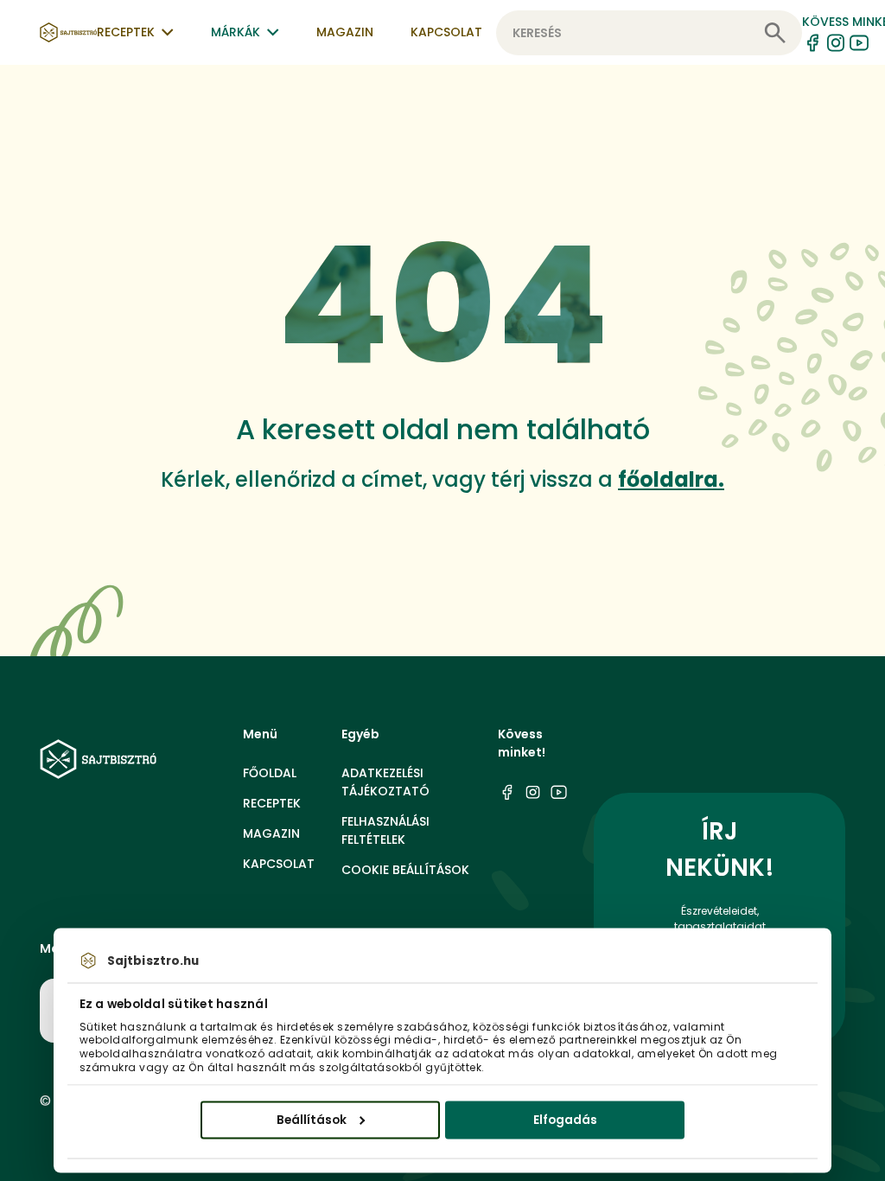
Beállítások (312, 1119)
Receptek (272, 803)
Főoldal (269, 773)
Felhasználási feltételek (385, 830)
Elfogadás (565, 1119)
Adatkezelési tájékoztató (385, 782)
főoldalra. (671, 479)
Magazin (344, 32)
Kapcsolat (446, 32)
